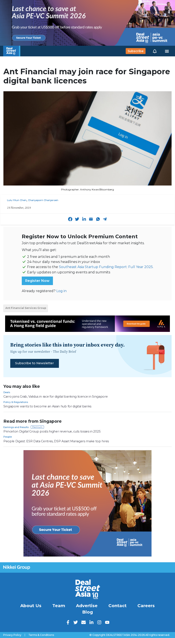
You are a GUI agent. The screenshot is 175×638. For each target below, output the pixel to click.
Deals (6, 392)
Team (58, 605)
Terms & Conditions (41, 635)
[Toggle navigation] (167, 51)
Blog (87, 612)
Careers (146, 605)
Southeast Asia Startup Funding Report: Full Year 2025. (106, 267)
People (7, 436)
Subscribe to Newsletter (34, 363)
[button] (154, 51)
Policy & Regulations (15, 402)
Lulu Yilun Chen (16, 200)
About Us (30, 605)
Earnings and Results (16, 427)
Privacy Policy (12, 635)
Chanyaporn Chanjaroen (43, 200)
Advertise (87, 605)
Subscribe (135, 51)
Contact (117, 605)
